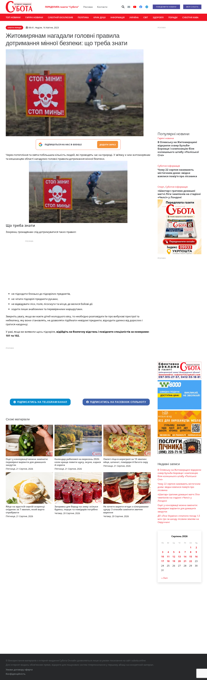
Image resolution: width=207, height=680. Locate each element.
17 (162, 561)
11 (168, 556)
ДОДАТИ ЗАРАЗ (108, 144)
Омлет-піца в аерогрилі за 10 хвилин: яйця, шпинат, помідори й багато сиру (125, 460)
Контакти (102, 6)
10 (162, 556)
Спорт (161, 186)
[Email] (129, 7)
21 (185, 561)
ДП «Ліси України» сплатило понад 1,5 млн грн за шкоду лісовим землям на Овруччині (179, 519)
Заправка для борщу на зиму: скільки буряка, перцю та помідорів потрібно (76, 508)
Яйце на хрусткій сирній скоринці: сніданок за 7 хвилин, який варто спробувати (25, 509)
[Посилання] (19, 7)
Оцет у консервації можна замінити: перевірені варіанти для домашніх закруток (27, 461)
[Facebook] (141, 7)
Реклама (88, 6)
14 (185, 556)
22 (190, 561)
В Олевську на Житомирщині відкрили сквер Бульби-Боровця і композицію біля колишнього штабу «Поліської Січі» (178, 148)
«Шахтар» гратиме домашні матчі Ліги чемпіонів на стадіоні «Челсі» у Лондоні (179, 194)
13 (179, 556)
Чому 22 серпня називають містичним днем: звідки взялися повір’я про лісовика (177, 173)
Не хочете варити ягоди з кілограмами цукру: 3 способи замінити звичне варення (126, 509)
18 (168, 561)
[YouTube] (134, 7)
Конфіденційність (15, 673)
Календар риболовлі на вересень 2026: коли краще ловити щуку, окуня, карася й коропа (78, 461)
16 (196, 556)
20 (179, 561)
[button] (123, 7)
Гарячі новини (166, 138)
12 (173, 556)
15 (190, 556)
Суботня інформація (169, 165)
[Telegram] (147, 7)
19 (173, 561)
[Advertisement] (78, 265)
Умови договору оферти (19, 669)
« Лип (164, 577)
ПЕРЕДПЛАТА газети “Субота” (62, 6)
